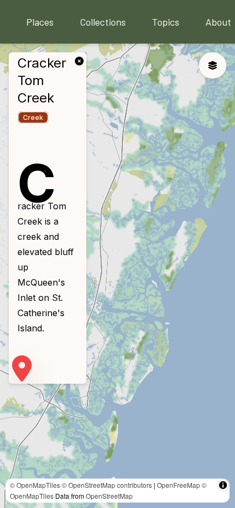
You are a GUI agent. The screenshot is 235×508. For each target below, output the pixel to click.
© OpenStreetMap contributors (107, 484)
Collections (103, 22)
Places (40, 22)
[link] (81, 60)
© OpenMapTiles (35, 484)
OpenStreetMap (109, 495)
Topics (165, 22)
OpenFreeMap (178, 484)
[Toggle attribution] (223, 485)
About (218, 22)
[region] (117, 276)
